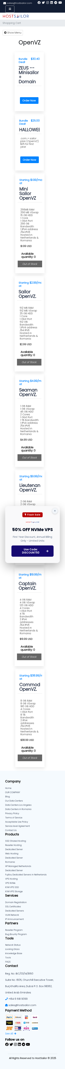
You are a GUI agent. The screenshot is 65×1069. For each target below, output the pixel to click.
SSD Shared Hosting (15, 840)
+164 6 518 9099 (18, 999)
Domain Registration (16, 902)
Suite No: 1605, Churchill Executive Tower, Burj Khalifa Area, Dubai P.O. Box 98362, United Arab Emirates (29, 986)
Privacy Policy (12, 813)
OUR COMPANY (12, 792)
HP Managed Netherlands (18, 866)
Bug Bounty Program (16, 934)
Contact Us (11, 830)
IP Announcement (14, 919)
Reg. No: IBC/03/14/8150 (19, 973)
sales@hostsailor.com (22, 1005)
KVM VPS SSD (12, 887)
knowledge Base (13, 953)
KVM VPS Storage (14, 891)
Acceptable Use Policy (16, 821)
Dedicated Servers (14, 910)
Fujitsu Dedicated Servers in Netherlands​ (26, 874)
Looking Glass (12, 949)
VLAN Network (12, 914)
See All (9, 1033)
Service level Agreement (17, 826)
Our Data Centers (14, 800)
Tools (8, 957)
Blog (7, 796)
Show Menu (14, 32)
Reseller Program (14, 930)
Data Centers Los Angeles (18, 804)
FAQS (8, 961)
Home (8, 788)
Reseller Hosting (13, 845)
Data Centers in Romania (18, 809)
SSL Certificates (13, 906)
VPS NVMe (10, 883)
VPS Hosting (11, 878)
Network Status (13, 944)
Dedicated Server (14, 870)
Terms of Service (13, 817)
